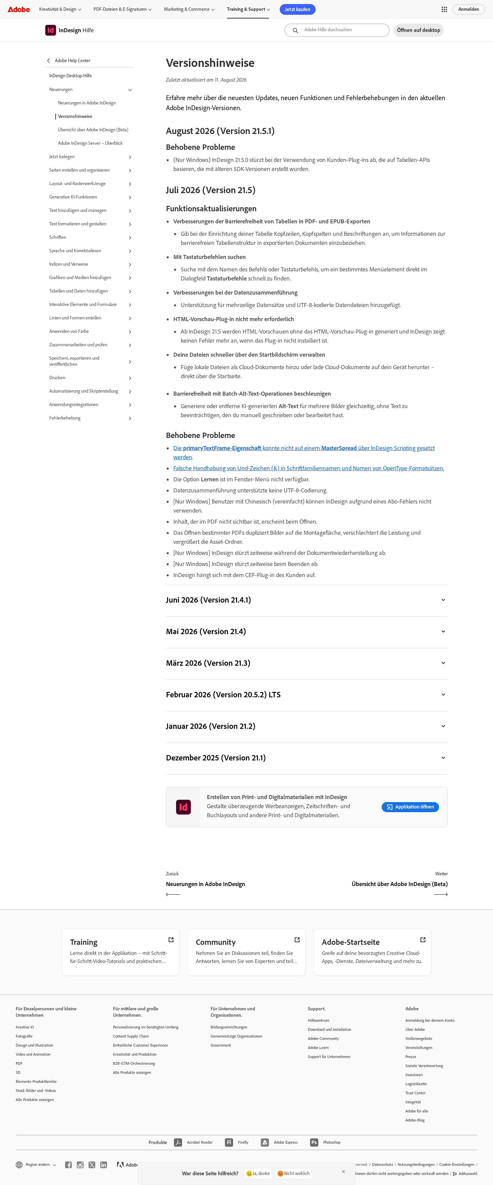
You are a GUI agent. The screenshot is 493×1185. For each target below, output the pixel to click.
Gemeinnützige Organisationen (236, 1036)
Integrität (413, 1102)
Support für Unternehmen (329, 1056)
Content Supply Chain (131, 1036)
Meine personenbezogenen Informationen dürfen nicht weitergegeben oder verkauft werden (372, 1173)
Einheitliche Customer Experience (140, 1045)
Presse (410, 1056)
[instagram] (80, 1164)
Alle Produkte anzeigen (35, 1099)
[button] (444, 9)
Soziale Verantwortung (424, 1065)
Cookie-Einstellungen (456, 1164)
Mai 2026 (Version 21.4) (206, 631)
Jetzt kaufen (297, 9)
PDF (19, 1063)
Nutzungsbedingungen (416, 1164)
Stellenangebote (418, 1038)
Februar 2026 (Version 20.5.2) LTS (223, 694)
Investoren (414, 1074)
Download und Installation (329, 1029)
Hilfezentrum (318, 1020)
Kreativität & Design (57, 9)
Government (221, 1045)
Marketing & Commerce (187, 9)
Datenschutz (382, 1164)
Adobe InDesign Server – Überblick (90, 143)
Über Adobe (415, 1029)
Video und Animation (33, 1054)
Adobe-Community (323, 1038)
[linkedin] (103, 1164)
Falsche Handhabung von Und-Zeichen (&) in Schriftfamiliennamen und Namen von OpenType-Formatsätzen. (308, 468)
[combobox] (337, 30)
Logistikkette (416, 1084)
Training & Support (246, 9)
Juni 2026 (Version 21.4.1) (208, 600)
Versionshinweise (75, 116)
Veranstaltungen (418, 1047)
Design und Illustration (34, 1045)
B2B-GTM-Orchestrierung (134, 1063)
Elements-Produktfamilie (36, 1081)
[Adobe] (19, 9)
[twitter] (92, 1164)
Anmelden (468, 9)
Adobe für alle (416, 1111)
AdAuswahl (468, 1173)
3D (18, 1072)
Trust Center (415, 1093)
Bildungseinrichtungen (229, 1027)
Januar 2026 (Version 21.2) (210, 726)
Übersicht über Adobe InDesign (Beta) (93, 130)
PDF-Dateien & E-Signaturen (120, 9)
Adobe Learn (318, 1047)
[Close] (343, 1171)
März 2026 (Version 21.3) (208, 663)
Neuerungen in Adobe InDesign (87, 103)
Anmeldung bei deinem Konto (429, 1020)
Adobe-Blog (415, 1120)
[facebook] (68, 1164)
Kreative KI (25, 1027)
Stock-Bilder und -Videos (36, 1090)
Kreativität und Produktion (134, 1054)
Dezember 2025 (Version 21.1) (216, 757)
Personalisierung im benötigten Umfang (145, 1027)
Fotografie (24, 1036)
